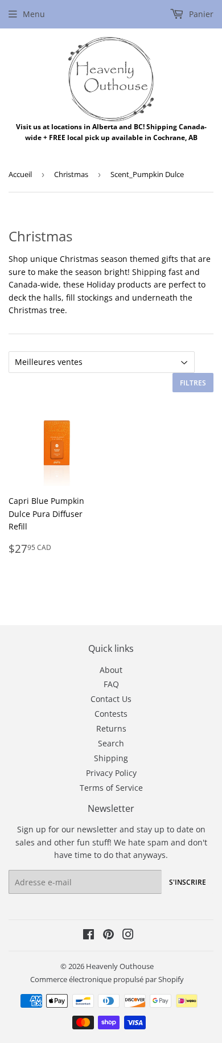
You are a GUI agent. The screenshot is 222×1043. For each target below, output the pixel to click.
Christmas (71, 174)
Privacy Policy (111, 772)
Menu (34, 14)
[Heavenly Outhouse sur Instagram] (128, 935)
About (111, 669)
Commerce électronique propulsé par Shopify (107, 979)
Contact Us (111, 698)
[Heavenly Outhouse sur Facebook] (88, 935)
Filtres (193, 383)
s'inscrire (187, 882)
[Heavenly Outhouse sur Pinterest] (108, 935)
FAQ (111, 684)
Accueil (20, 174)
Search (111, 743)
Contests (111, 713)
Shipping (111, 758)
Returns (111, 728)
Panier (200, 14)
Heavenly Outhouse (120, 966)
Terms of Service (111, 787)
